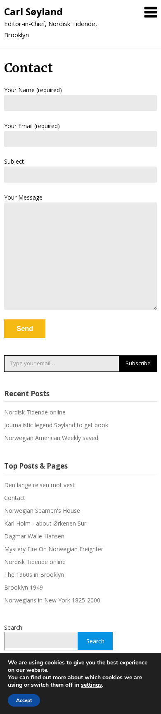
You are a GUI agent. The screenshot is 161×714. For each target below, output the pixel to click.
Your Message (23, 197)
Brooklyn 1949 (23, 587)
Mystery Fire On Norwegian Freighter (53, 549)
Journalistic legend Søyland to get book (56, 425)
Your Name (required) (33, 90)
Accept (24, 700)
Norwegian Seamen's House (42, 510)
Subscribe (138, 363)
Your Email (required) (32, 126)
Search (13, 627)
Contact (14, 498)
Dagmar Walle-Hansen (34, 536)
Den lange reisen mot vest (39, 485)
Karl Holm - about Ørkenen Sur (45, 523)
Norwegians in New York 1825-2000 (52, 600)
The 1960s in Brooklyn (34, 574)
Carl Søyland (33, 11)
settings (91, 685)
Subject (14, 161)
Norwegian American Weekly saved (51, 438)
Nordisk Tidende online (35, 412)
